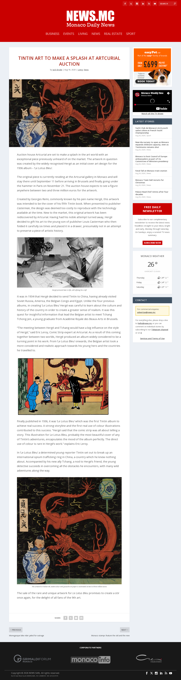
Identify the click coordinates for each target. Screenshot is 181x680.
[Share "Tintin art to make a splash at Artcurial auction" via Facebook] (65, 618)
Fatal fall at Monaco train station (151, 170)
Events (68, 34)
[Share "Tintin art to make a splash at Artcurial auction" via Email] (76, 618)
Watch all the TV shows (152, 113)
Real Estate (113, 34)
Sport (130, 34)
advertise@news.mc (146, 312)
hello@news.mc (145, 323)
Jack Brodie (57, 69)
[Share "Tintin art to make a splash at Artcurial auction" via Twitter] (70, 618)
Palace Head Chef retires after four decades (151, 193)
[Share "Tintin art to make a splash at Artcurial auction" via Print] (81, 618)
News (96, 34)
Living (83, 34)
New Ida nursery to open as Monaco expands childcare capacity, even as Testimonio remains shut (152, 144)
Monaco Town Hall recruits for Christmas (149, 181)
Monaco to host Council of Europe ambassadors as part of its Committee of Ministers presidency (151, 158)
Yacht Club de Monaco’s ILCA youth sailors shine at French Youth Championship (151, 130)
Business (52, 34)
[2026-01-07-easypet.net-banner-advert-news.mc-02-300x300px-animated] (152, 84)
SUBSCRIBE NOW (152, 242)
